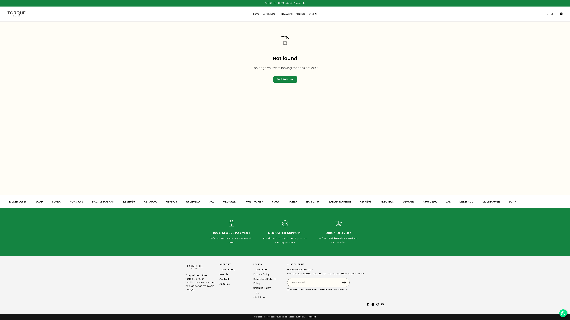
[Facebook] (368, 304)
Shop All (313, 13)
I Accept (312, 317)
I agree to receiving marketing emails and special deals (318, 289)
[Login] (547, 14)
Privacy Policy (261, 274)
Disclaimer (259, 297)
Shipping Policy (262, 288)
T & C (256, 292)
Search (223, 274)
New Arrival (287, 13)
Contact (224, 279)
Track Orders (227, 269)
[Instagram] (377, 304)
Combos (300, 13)
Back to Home (285, 79)
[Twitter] (373, 304)
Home (256, 13)
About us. (224, 284)
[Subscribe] (346, 282)
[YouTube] (382, 304)
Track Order (260, 269)
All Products (269, 13)
